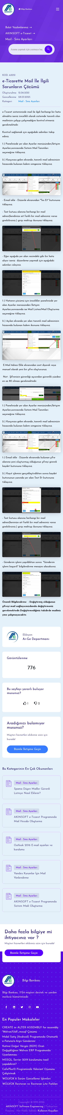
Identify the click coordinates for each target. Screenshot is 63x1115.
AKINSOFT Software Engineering (24, 1106)
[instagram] (29, 1007)
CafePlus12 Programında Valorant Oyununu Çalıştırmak (28, 1071)
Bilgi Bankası (26, 9)
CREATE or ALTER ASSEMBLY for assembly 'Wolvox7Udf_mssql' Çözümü (30, 1029)
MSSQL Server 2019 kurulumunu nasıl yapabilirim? (25, 1062)
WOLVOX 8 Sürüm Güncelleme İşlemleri (26, 1078)
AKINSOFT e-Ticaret (18, 33)
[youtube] (37, 1007)
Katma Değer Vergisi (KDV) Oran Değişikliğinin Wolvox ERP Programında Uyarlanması (26, 1050)
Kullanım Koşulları (48, 1111)
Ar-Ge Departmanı (36, 639)
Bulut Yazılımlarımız (16, 27)
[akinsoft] (8, 980)
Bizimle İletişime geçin (24, 953)
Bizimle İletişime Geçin (27, 749)
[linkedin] (14, 1007)
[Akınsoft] (8, 9)
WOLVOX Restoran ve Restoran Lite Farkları (30, 1084)
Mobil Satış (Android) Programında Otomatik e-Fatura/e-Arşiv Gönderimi (30, 1039)
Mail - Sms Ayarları (29, 101)
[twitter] (22, 1007)
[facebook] (6, 1007)
